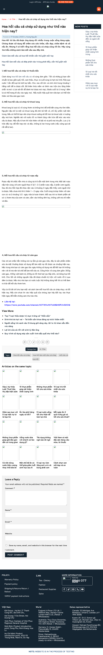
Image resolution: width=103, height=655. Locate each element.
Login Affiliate (35, 2)
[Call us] (78, 589)
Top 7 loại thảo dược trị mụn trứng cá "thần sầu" (27, 315)
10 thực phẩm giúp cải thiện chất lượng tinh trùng (92, 50)
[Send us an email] (73, 589)
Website (8, 533)
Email (8, 522)
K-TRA (12, 19)
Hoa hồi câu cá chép (21, 355)
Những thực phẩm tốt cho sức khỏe (91, 62)
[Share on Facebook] (29, 342)
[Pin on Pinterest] (43, 342)
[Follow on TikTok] (69, 589)
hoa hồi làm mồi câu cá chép (44, 355)
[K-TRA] (52, 9)
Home (4, 19)
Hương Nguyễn (31, 37)
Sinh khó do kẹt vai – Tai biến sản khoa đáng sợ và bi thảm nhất (34, 319)
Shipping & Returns (13, 588)
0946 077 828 (79, 580)
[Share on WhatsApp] (25, 342)
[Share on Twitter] (34, 342)
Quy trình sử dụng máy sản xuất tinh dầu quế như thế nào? (32, 333)
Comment (10, 488)
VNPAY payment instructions (17, 596)
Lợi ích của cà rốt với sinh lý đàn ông (22, 329)
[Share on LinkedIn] (47, 342)
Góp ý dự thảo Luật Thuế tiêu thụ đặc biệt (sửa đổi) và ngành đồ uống (93, 36)
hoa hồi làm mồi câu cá (22, 76)
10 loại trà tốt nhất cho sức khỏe (91, 74)
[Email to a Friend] (38, 342)
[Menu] (4, 9)
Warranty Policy (12, 579)
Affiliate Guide (49, 2)
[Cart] (99, 9)
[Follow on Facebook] (64, 589)
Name (8, 510)
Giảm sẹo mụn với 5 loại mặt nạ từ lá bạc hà (92, 85)
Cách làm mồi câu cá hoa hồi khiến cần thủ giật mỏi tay (28, 55)
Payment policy (11, 584)
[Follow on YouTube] (82, 589)
